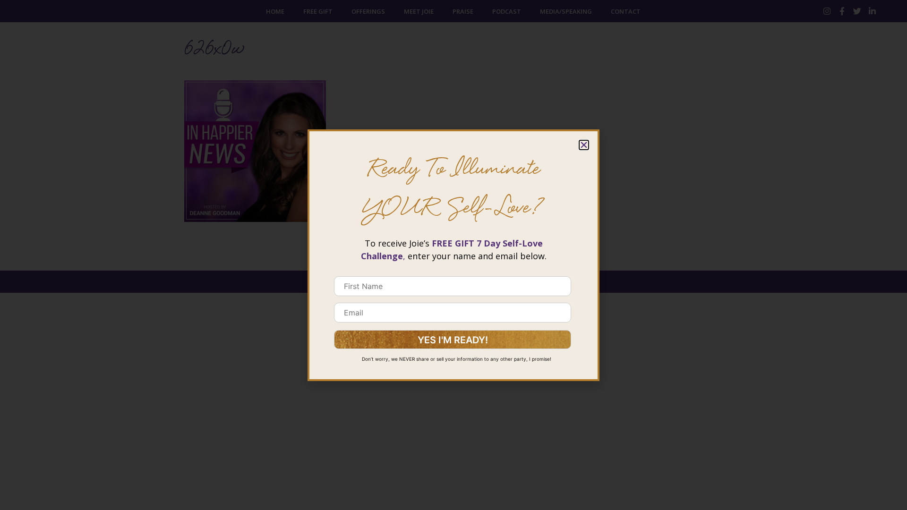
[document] (453, 255)
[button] (584, 145)
